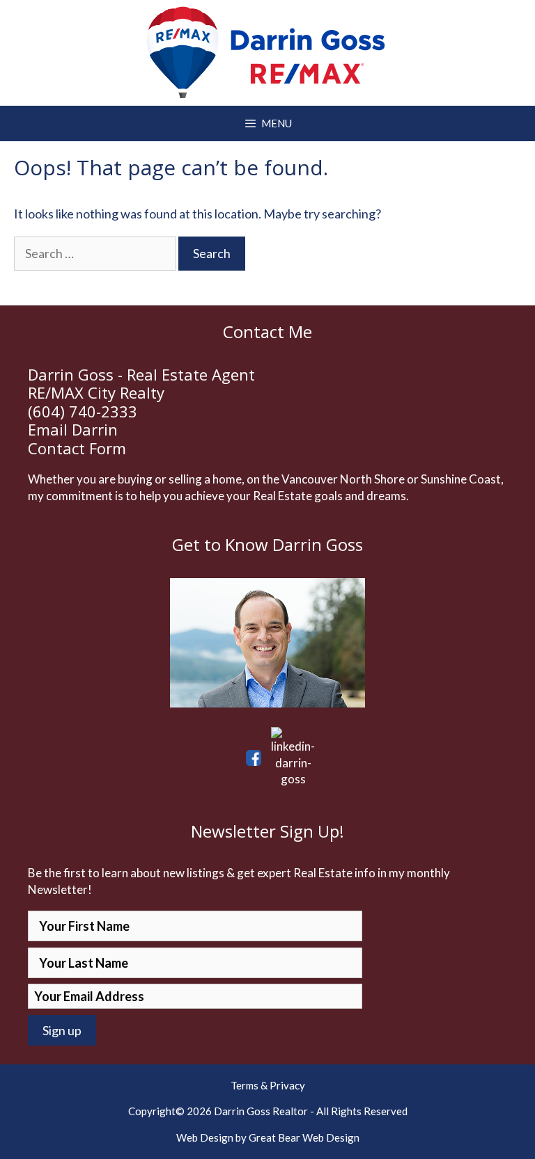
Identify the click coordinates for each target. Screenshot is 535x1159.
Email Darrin (73, 429)
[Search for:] (96, 253)
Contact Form (77, 448)
